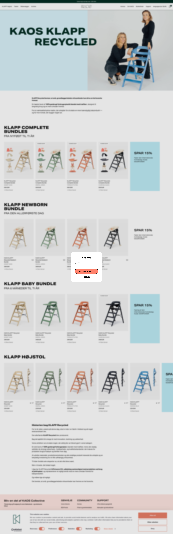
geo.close (86, 277)
